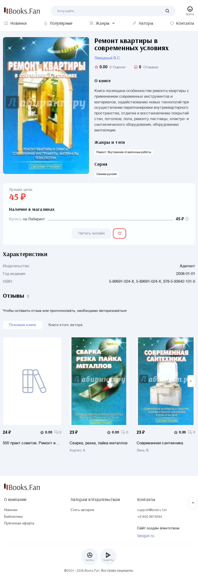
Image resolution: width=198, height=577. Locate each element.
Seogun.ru (145, 536)
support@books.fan (152, 510)
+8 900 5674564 (149, 517)
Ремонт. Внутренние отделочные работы (123, 152)
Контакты (146, 499)
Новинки (10, 510)
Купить (15, 219)
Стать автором (82, 510)
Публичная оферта (19, 523)
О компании (15, 499)
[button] (190, 381)
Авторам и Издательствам (95, 499)
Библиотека (13, 517)
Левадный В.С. (107, 58)
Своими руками (106, 174)
